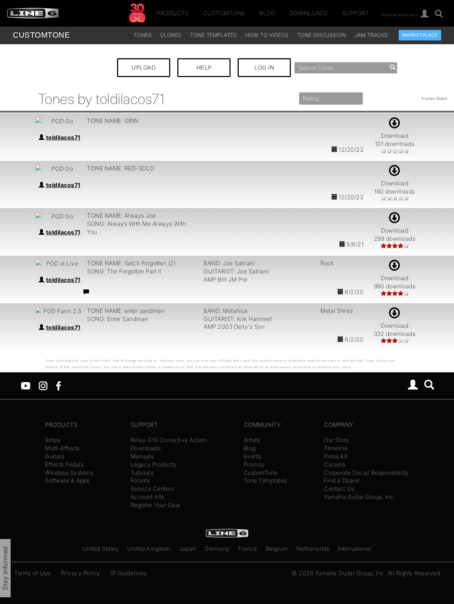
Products (172, 13)
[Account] (425, 14)
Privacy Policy (80, 573)
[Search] (439, 14)
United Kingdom (149, 548)
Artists (252, 440)
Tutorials (142, 472)
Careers (334, 464)
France (247, 548)
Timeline (336, 448)
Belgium (277, 548)
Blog (267, 13)
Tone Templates (213, 35)
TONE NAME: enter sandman (126, 310)
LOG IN (264, 67)
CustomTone (224, 13)
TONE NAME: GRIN (113, 120)
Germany (217, 548)
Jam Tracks (371, 35)
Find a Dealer (342, 480)
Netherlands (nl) (399, 14)
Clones (171, 35)
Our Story (336, 440)
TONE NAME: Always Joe (121, 215)
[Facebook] (58, 385)
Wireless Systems (69, 472)
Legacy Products (153, 464)
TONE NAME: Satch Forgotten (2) (131, 263)
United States (101, 548)
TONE (41, 35)
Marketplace (420, 35)
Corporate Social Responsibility (366, 472)
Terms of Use (32, 573)
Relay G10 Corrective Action (169, 440)
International (355, 548)
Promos (254, 464)
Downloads (309, 13)
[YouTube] (26, 385)
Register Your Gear (156, 504)
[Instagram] (43, 385)
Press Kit (336, 456)
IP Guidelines (129, 573)
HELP (204, 67)
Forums (140, 480)
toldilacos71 (63, 137)
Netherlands (313, 548)
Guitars (55, 456)
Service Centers (152, 488)
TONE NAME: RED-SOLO (120, 168)
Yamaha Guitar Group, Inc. (359, 496)
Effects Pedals (64, 464)
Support (356, 13)
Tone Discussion (321, 35)
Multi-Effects (62, 448)
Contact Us (339, 488)
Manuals (142, 456)
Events (253, 456)
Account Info (148, 496)
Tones (143, 35)
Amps (52, 440)
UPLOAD (144, 67)
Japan (187, 548)
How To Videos (267, 35)
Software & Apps (67, 480)
